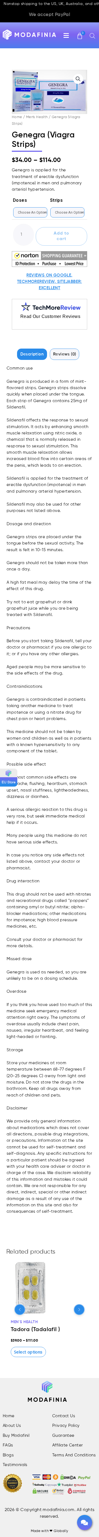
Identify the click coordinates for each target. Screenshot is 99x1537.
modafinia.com (58, 1510)
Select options (28, 1352)
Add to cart (62, 236)
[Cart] (79, 33)
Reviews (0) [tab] (64, 354)
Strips (56, 200)
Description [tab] (32, 354)
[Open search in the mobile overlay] (88, 36)
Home (17, 117)
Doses (20, 200)
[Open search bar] (92, 36)
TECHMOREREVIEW (36, 282)
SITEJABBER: (69, 282)
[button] (78, 79)
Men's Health (37, 117)
